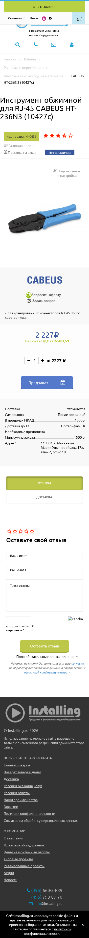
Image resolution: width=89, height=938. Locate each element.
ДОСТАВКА (44, 497)
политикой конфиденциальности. (47, 931)
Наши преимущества (21, 799)
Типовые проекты (18, 859)
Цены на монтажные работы (27, 852)
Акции (9, 872)
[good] (25, 532)
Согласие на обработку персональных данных (41, 820)
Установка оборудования (24, 845)
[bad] (8, 532)
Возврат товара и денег (22, 772)
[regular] (20, 532)
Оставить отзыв (44, 645)
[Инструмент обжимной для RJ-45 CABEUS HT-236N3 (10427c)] (44, 218)
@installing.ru (49, 903)
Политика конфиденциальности (29, 813)
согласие (77, 663)
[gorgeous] (31, 532)
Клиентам (15, 18)
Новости (10, 879)
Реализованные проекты (24, 865)
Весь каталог (46, 7)
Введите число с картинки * (20, 627)
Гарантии (11, 806)
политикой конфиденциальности (47, 672)
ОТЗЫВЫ (44, 483)
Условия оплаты (17, 792)
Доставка (11, 779)
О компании (13, 838)
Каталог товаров (17, 765)
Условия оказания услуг (23, 785)
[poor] (14, 532)
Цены (34, 18)
